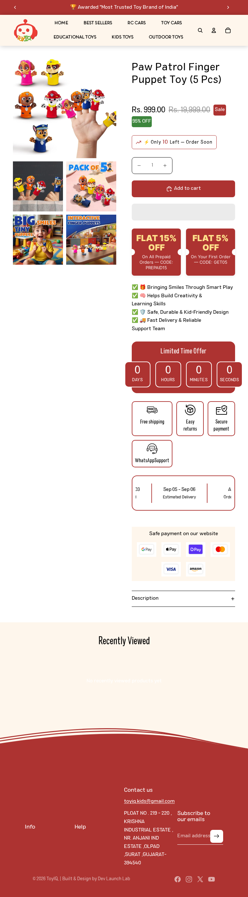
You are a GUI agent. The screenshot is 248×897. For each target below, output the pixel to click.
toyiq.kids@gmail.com (149, 801)
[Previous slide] (15, 7)
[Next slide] (228, 7)
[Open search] (200, 30)
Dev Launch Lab (114, 879)
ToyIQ (52, 879)
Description (145, 598)
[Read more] (26, 30)
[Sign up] (216, 836)
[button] (183, 212)
